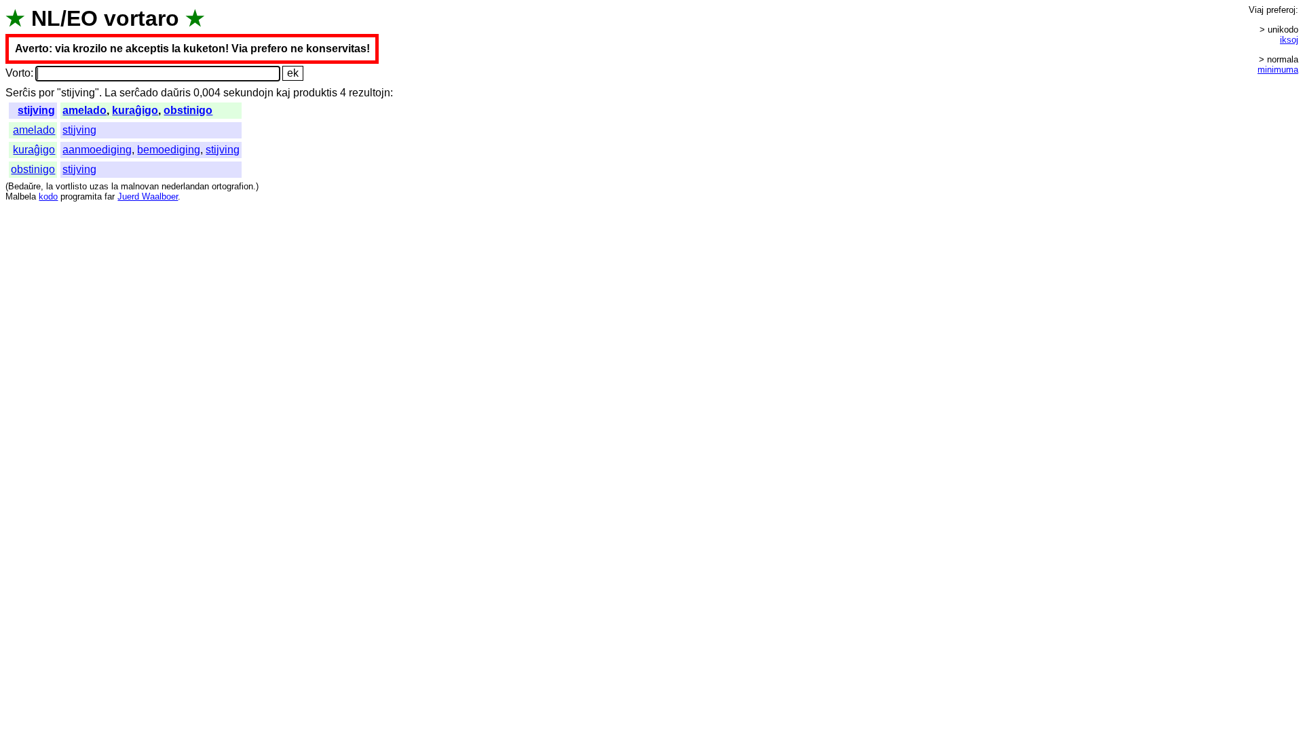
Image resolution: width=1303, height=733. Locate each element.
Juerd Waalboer (147, 196)
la (49, 186)
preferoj (1281, 10)
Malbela (20, 196)
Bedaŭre (24, 186)
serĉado (138, 92)
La (111, 92)
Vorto (18, 73)
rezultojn (369, 92)
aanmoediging (97, 149)
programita (81, 196)
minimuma (1278, 69)
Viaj (1256, 10)
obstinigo (188, 110)
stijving (36, 110)
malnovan (140, 186)
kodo (48, 196)
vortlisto (71, 186)
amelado (84, 110)
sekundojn (248, 92)
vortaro (141, 18)
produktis (315, 92)
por (46, 92)
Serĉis (20, 92)
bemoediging (168, 149)
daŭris (176, 92)
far (110, 196)
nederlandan (185, 186)
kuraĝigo (135, 110)
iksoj (1289, 40)
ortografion (232, 186)
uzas (99, 186)
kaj (283, 92)
